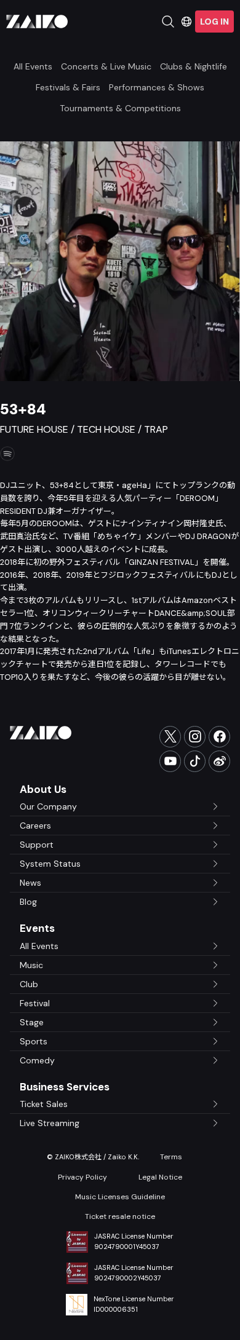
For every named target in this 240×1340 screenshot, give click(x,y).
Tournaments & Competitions (120, 108)
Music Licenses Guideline (120, 1197)
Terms (171, 1157)
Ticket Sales (44, 1103)
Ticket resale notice (120, 1216)
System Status (50, 863)
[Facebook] (219, 736)
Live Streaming (49, 1123)
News (30, 882)
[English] (186, 21)
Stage (32, 1022)
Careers (35, 825)
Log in (214, 21)
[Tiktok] (195, 761)
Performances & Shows (156, 87)
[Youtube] (170, 761)
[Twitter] (170, 736)
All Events (33, 66)
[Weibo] (219, 761)
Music (31, 965)
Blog (28, 901)
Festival (35, 1003)
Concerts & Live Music (106, 66)
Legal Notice (160, 1177)
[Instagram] (195, 736)
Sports (33, 1041)
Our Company (48, 806)
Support (37, 844)
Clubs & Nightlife (193, 66)
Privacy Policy (82, 1177)
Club (29, 984)
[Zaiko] (37, 21)
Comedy (37, 1060)
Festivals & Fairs (68, 87)
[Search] (168, 21)
